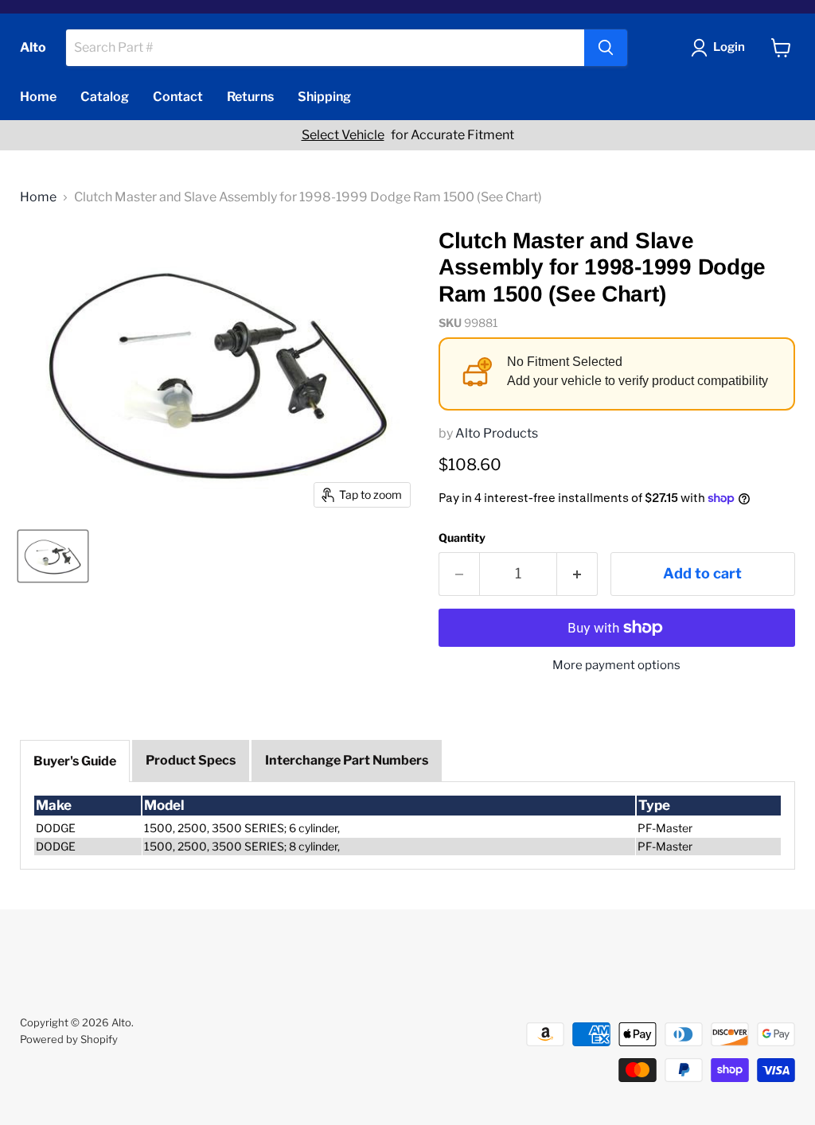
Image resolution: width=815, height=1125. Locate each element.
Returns (250, 96)
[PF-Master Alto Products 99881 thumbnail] (53, 556)
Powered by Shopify (69, 1039)
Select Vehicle (343, 135)
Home (38, 96)
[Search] (605, 47)
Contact (178, 96)
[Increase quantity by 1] (577, 574)
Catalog (104, 96)
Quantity (462, 537)
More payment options (616, 665)
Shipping (324, 96)
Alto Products (496, 433)
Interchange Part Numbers (346, 760)
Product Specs (191, 760)
